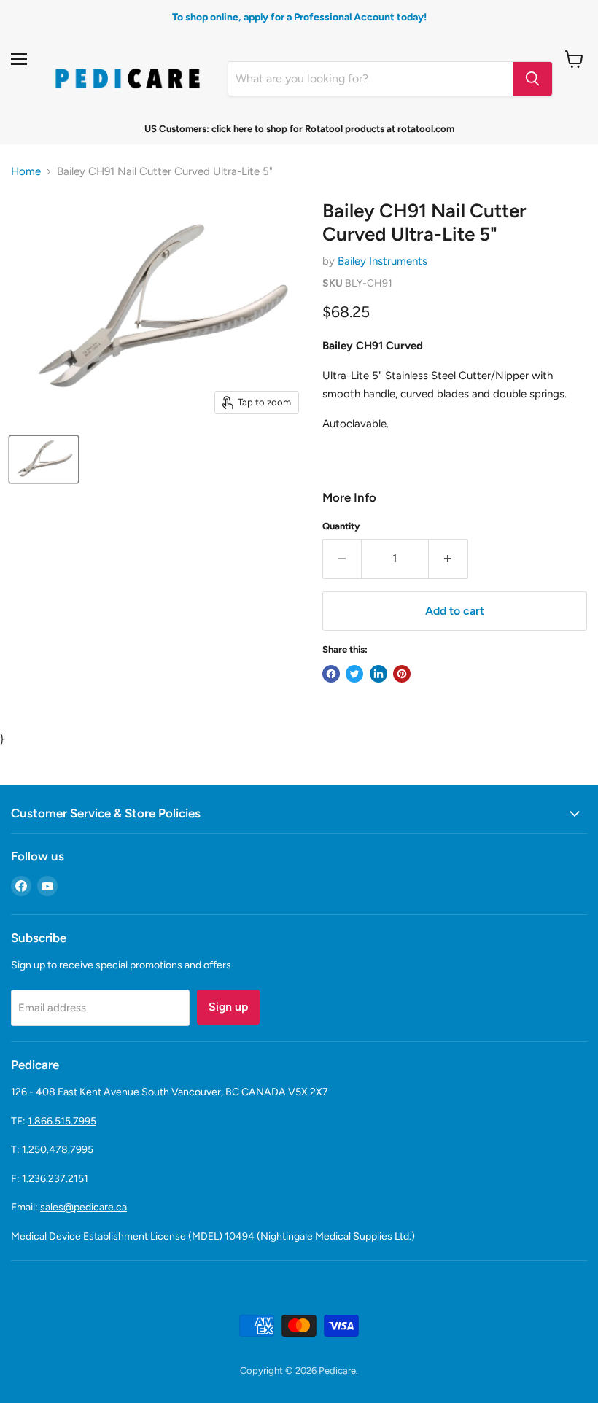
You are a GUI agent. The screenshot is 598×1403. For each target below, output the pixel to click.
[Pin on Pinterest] (402, 674)
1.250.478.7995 (57, 1149)
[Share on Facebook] (331, 674)
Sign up (228, 1007)
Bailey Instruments (382, 261)
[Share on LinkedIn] (378, 674)
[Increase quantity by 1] (448, 558)
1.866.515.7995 (62, 1121)
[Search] (532, 79)
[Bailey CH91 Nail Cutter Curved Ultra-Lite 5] (43, 459)
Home (26, 172)
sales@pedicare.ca (83, 1207)
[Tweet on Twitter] (354, 674)
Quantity (341, 526)
